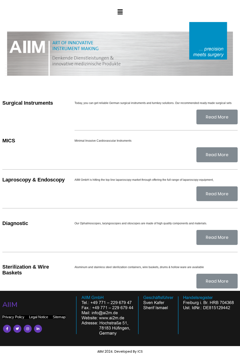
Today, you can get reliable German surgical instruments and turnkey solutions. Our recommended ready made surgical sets (153, 103)
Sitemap (59, 317)
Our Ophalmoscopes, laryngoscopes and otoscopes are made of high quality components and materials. (141, 223)
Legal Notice (38, 317)
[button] (120, 12)
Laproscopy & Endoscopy (33, 180)
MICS (8, 141)
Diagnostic (15, 223)
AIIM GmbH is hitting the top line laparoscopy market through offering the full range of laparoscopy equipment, (144, 179)
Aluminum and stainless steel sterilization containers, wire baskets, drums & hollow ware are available (139, 267)
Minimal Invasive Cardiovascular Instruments (103, 140)
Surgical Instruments (27, 103)
